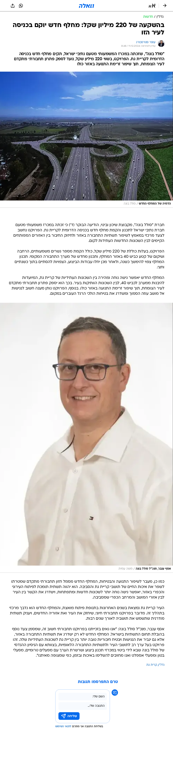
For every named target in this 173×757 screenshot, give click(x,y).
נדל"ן (161, 665)
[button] (152, 6)
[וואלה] (86, 6)
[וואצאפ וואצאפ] (21, 6)
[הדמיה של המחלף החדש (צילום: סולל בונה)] (86, 140)
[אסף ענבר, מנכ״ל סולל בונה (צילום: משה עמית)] (86, 438)
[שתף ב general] (12, 5)
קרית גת (151, 665)
